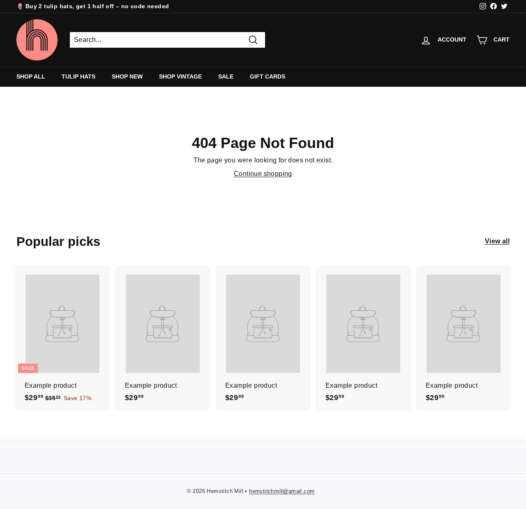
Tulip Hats (78, 76)
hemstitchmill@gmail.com (281, 491)
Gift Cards (267, 76)
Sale (225, 76)
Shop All (30, 76)
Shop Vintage (180, 76)
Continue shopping (263, 173)
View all (497, 241)
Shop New (127, 76)
